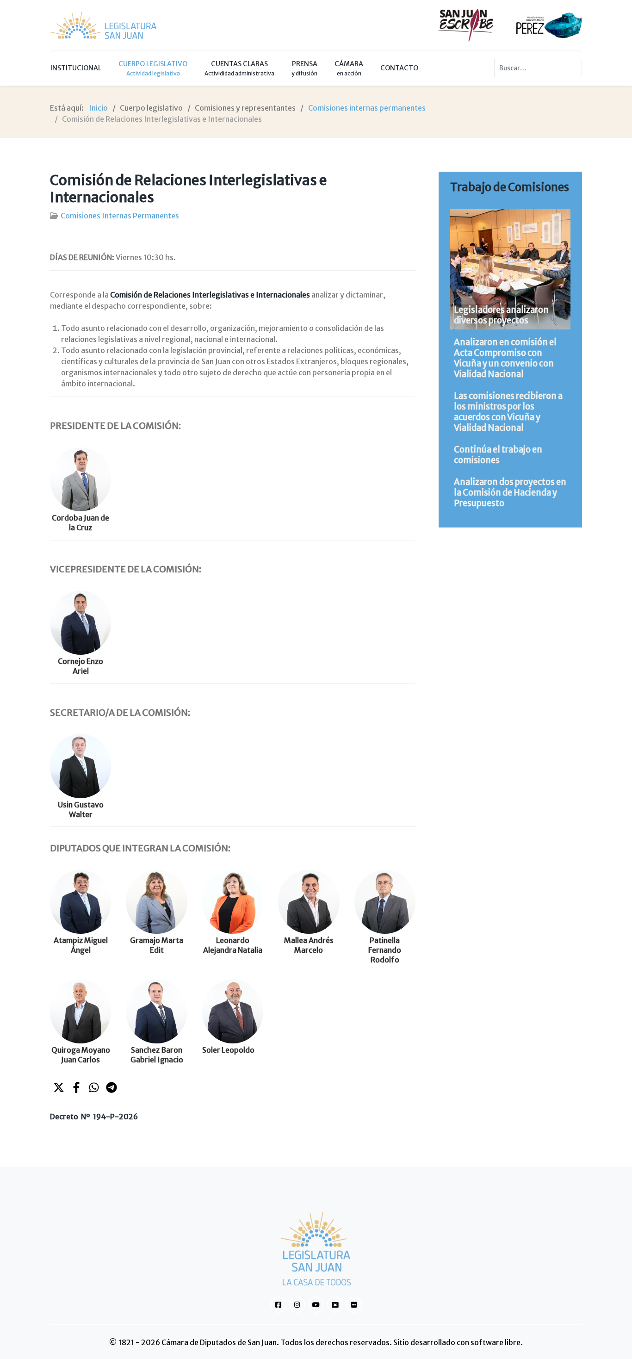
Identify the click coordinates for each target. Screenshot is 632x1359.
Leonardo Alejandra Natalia (232, 945)
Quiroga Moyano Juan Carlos (80, 1054)
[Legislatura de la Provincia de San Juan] (103, 25)
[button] (58, 1087)
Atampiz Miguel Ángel (81, 945)
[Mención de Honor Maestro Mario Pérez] (549, 24)
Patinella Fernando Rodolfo (384, 950)
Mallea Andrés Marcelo (309, 945)
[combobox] (538, 68)
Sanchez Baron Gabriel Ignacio (156, 1054)
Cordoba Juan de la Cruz (80, 522)
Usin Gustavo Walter (81, 809)
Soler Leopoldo (228, 1050)
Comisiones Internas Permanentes (120, 215)
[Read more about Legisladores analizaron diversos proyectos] (510, 269)
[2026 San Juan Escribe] (465, 24)
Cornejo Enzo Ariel (80, 666)
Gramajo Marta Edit (156, 945)
